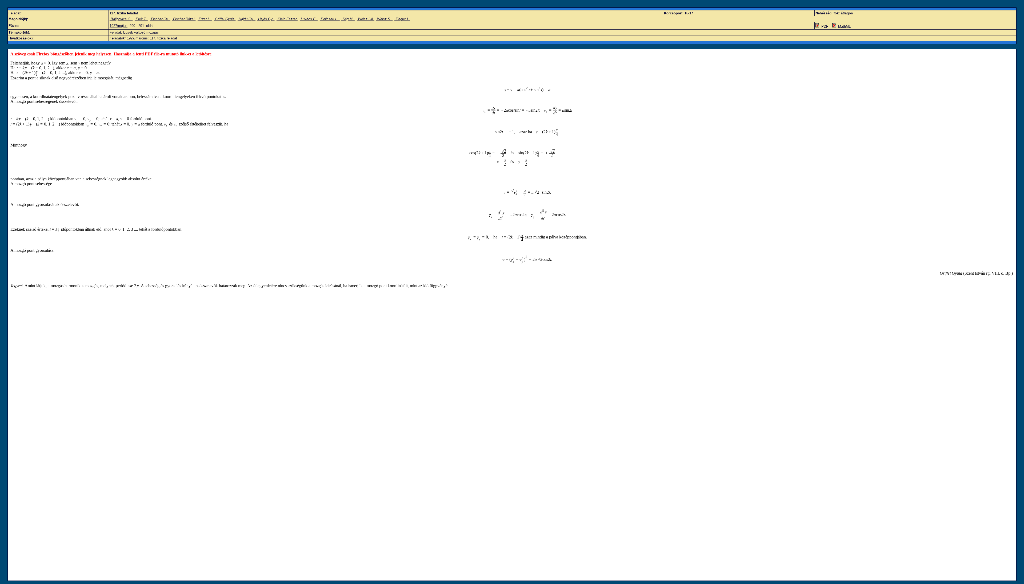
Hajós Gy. (265, 19)
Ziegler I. (402, 19)
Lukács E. (309, 19)
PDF (824, 27)
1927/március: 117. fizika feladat (152, 38)
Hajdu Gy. (246, 19)
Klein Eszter (287, 19)
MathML (844, 27)
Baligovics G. (121, 19)
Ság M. (348, 19)
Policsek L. (329, 19)
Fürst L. (205, 19)
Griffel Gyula (224, 19)
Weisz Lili (365, 19)
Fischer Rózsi (183, 19)
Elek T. (141, 19)
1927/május (118, 26)
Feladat (115, 32)
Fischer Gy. (160, 19)
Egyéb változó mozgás (141, 32)
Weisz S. (384, 19)
